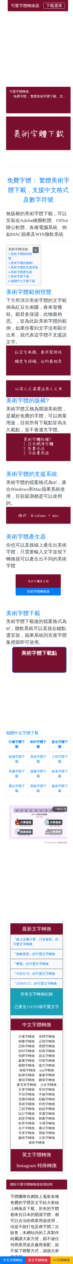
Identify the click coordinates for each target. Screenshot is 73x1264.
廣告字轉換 (37, 1142)
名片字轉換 (26, 1128)
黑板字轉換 (47, 1133)
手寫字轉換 (26, 1094)
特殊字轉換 (47, 1051)
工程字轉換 (26, 1109)
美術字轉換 (26, 1104)
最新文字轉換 (39, 929)
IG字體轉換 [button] (62, 1260)
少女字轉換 (48, 1084)
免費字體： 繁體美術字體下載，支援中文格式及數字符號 (38, 190)
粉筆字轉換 (26, 1123)
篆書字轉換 (26, 1060)
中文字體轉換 (39, 1024)
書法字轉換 (47, 1128)
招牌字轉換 (26, 1055)
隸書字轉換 (47, 1118)
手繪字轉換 (47, 1094)
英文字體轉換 (39, 1154)
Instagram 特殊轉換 (36, 1165)
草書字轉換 (47, 1113)
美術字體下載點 (39, 653)
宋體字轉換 (47, 1036)
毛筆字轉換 (26, 1133)
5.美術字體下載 (18, 276)
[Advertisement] (36, 50)
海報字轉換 (27, 1070)
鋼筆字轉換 (47, 1080)
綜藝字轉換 (47, 1099)
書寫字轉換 (26, 1080)
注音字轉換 (47, 1137)
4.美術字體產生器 (20, 272)
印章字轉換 (47, 1060)
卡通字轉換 (47, 1123)
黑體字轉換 (47, 1046)
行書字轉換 (26, 1036)
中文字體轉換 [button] (13, 1260)
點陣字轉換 (26, 1075)
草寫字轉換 (47, 1089)
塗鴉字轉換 (26, 1099)
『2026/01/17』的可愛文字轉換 (35, 983)
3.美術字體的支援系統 (23, 267)
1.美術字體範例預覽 (20, 256)
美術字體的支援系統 (31, 474)
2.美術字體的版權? (20, 263)
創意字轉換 (26, 1118)
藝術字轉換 (26, 1137)
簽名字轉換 (47, 1055)
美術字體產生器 (26, 537)
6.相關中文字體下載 (21, 281)
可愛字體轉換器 (25, 5)
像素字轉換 (47, 1075)
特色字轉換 (47, 1104)
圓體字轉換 (26, 1065)
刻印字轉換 (26, 1051)
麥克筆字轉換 (26, 1084)
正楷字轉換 (47, 1041)
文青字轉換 (26, 1089)
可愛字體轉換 (19, 91)
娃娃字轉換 (47, 1109)
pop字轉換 (47, 1070)
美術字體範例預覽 (29, 292)
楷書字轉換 (26, 1041)
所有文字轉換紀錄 (36, 994)
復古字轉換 (47, 1065)
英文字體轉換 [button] (38, 1260)
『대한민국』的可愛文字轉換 (34, 973)
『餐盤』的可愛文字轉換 (31, 963)
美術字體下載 (23, 613)
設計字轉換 (26, 1113)
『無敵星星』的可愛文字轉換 (34, 954)
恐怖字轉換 (26, 1046)
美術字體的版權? (27, 400)
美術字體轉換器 (38, 591)
